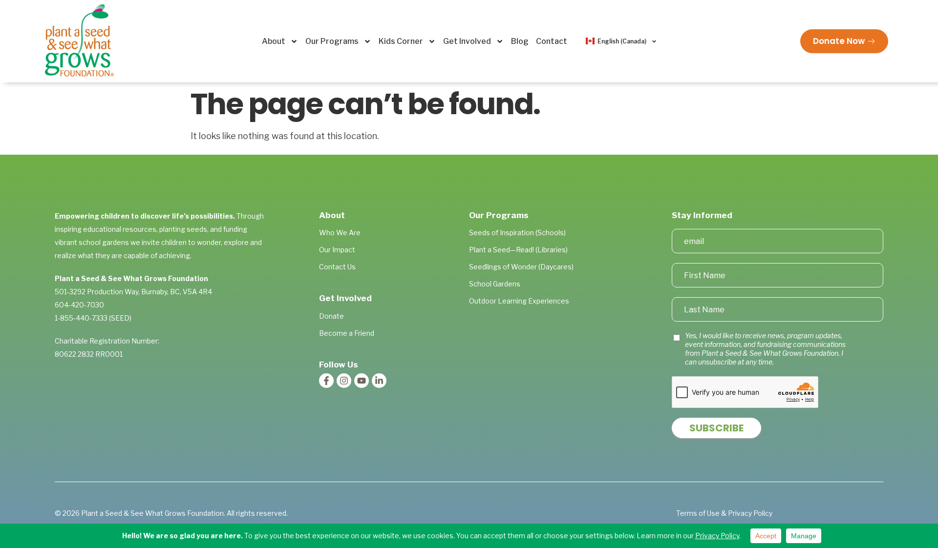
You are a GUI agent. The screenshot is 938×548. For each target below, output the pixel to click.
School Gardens (494, 284)
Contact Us (337, 267)
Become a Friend (346, 333)
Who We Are (340, 232)
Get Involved (467, 41)
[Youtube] (361, 380)
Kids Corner (401, 41)
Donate (331, 316)
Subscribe (716, 428)
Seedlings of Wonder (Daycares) (521, 267)
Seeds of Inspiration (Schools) (517, 232)
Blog (520, 41)
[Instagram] (344, 380)
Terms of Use (698, 513)
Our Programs (332, 41)
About (273, 41)
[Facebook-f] (326, 380)
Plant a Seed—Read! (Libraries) (518, 249)
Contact (551, 41)
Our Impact (337, 249)
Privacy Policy (750, 513)
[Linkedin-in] (379, 380)
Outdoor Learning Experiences (519, 301)
